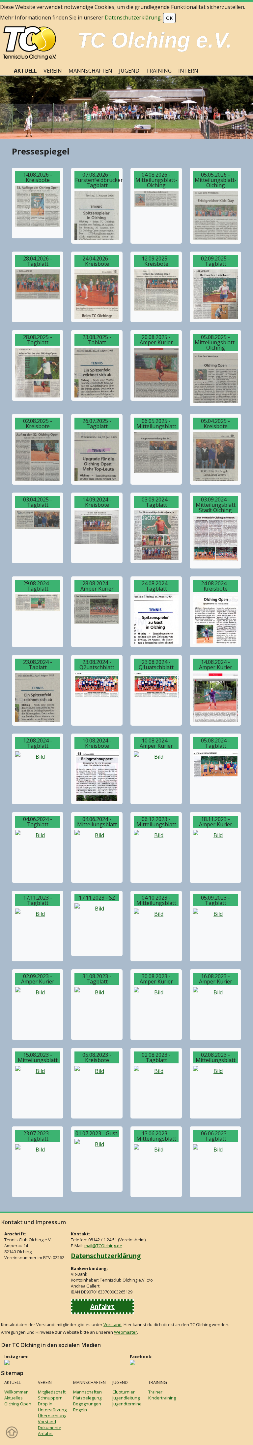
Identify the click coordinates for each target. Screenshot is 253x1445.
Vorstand (112, 1324)
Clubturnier (123, 1392)
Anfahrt (102, 1306)
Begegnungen (87, 1404)
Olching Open (17, 1404)
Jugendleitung (126, 1398)
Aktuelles (13, 1398)
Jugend (129, 70)
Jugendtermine (127, 1404)
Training (159, 70)
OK (169, 18)
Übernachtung (52, 1416)
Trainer (155, 1392)
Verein (52, 70)
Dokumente (49, 1427)
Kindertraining (162, 1398)
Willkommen (16, 1392)
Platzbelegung (87, 1398)
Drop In (45, 1404)
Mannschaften (90, 70)
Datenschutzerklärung (133, 17)
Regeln (80, 1410)
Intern (188, 70)
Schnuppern (50, 1398)
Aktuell (25, 70)
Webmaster (125, 1332)
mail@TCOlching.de (103, 1246)
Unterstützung (52, 1410)
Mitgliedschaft (52, 1392)
